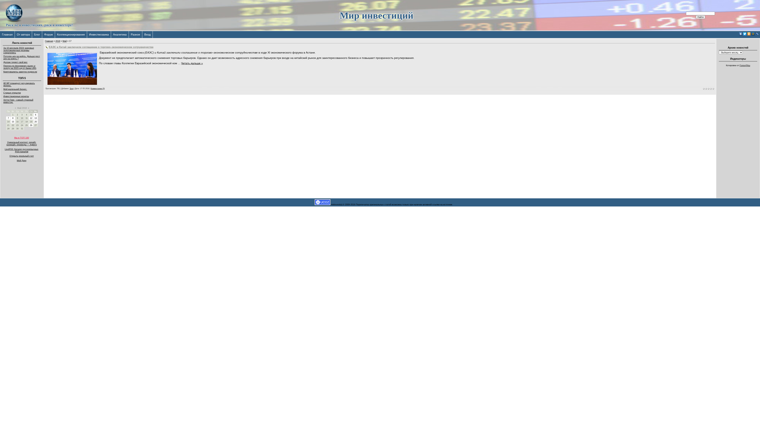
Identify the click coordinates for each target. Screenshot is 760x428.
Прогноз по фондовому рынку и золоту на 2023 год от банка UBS (19, 67)
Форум (48, 34)
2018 (57, 41)
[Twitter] (745, 33)
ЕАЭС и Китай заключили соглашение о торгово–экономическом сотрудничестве (101, 47)
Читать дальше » (192, 63)
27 (35, 125)
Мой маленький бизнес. (15, 89)
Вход (147, 34)
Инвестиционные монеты (16, 96)
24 (22, 125)
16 (17, 121)
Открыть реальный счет (22, 156)
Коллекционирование (71, 34)
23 (17, 125)
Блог (37, 34)
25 (26, 125)
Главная (7, 34)
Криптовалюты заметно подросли (20, 72)
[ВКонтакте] (741, 33)
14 (8, 121)
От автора (23, 34)
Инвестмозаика (99, 34)
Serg (71, 89)
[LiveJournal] (757, 33)
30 (17, 128)
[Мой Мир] (753, 33)
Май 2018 (22, 108)
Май (65, 41)
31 (22, 128)
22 (13, 125)
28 (8, 128)
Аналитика (120, 34)
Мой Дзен (21, 160)
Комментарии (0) (98, 89)
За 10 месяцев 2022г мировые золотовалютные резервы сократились (18, 50)
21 (8, 125)
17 (22, 121)
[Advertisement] (738, 128)
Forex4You (745, 65)
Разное (135, 34)
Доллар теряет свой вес (15, 62)
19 (31, 121)
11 (27, 118)
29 (13, 128)
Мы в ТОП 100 (21, 138)
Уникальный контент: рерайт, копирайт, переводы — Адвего (22, 143)
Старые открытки (12, 93)
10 (22, 118)
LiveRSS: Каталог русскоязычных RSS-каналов (21, 150)
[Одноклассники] (749, 33)
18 (26, 121)
